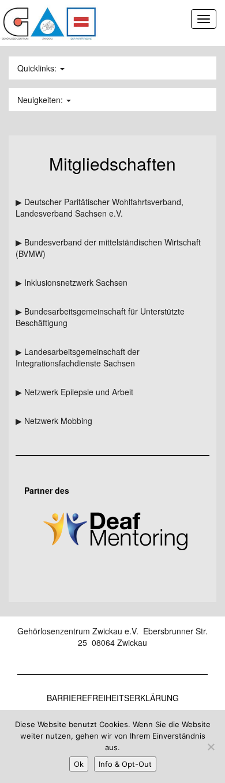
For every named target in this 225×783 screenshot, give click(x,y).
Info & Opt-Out (125, 764)
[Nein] (210, 746)
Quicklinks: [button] (38, 68)
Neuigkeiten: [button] (41, 99)
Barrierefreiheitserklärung (113, 697)
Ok (79, 764)
